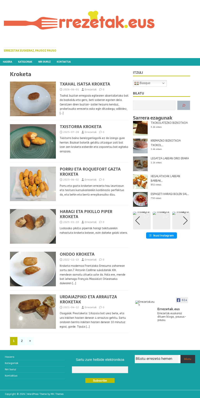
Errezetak (90, 89)
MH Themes (57, 394)
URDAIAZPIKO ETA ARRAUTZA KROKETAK (88, 299)
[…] (61, 113)
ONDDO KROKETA (77, 254)
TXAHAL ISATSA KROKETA (85, 84)
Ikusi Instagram (163, 235)
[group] (142, 220)
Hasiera (7, 61)
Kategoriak (25, 61)
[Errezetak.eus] (145, 303)
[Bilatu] (183, 105)
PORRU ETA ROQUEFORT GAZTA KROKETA (90, 171)
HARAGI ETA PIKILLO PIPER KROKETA (86, 214)
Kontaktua (64, 61)
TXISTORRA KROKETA (81, 127)
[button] (161, 226)
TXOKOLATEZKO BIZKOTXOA (169, 123)
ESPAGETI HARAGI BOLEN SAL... (170, 194)
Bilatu (187, 359)
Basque (144, 83)
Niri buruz (44, 61)
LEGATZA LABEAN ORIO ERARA (170, 158)
